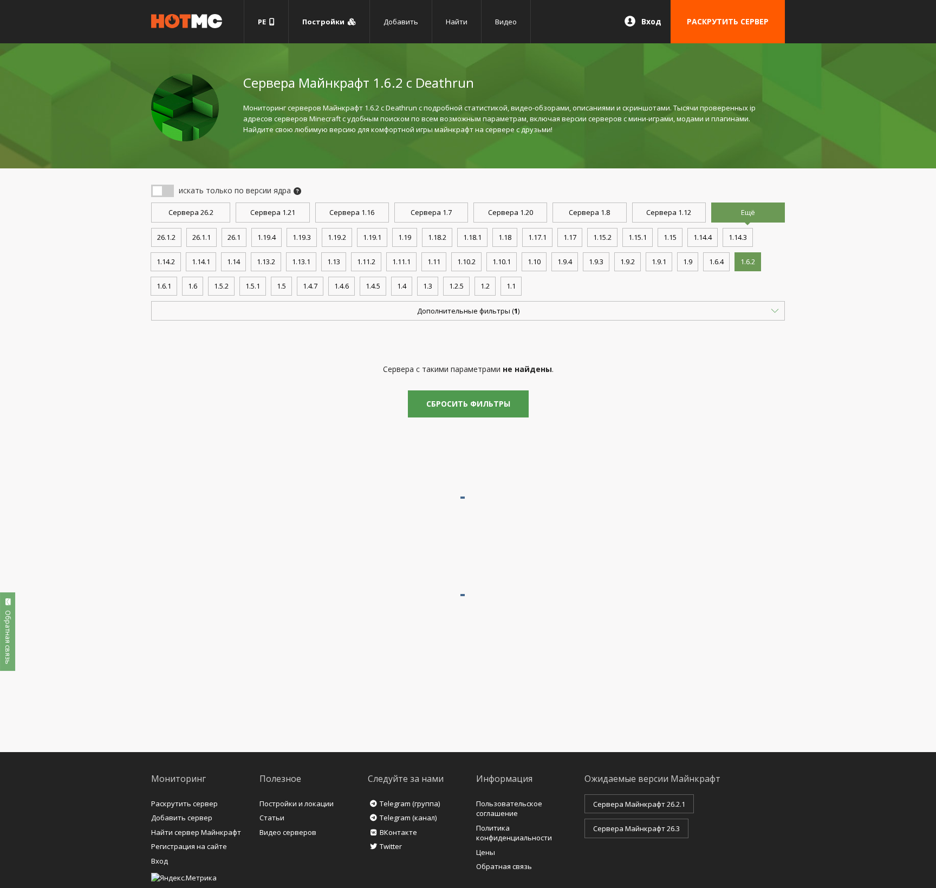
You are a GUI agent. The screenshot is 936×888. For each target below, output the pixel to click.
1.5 (281, 286)
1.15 (670, 237)
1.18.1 (472, 237)
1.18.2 (437, 237)
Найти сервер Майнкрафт (196, 832)
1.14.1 (201, 261)
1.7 (431, 212)
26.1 (233, 237)
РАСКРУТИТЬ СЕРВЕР (728, 21)
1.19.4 (266, 237)
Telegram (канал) (408, 817)
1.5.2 (221, 286)
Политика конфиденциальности (514, 833)
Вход (651, 21)
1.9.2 (627, 261)
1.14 (233, 261)
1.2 (485, 286)
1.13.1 (301, 261)
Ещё (748, 212)
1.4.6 (341, 286)
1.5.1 (252, 286)
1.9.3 (596, 261)
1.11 (433, 261)
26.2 (190, 212)
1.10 (534, 261)
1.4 (401, 286)
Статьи (271, 817)
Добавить (401, 22)
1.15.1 (637, 237)
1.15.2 (602, 237)
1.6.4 (716, 261)
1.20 (510, 212)
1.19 (404, 237)
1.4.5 (373, 286)
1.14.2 (166, 261)
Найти (456, 22)
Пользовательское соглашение (509, 809)
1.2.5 (456, 286)
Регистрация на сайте (189, 846)
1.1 (511, 286)
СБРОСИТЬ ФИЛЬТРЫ (468, 404)
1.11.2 (366, 261)
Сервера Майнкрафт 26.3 (636, 828)
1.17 (569, 237)
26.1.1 (201, 237)
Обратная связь (504, 866)
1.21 (272, 212)
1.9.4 (564, 261)
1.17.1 (537, 237)
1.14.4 (702, 237)
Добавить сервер (181, 817)
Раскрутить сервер (184, 803)
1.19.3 (301, 237)
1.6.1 (164, 286)
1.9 (687, 261)
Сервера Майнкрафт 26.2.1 (639, 804)
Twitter (391, 846)
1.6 (192, 286)
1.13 (333, 261)
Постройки (325, 22)
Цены (485, 852)
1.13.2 (266, 261)
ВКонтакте (398, 832)
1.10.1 (501, 261)
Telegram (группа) (410, 803)
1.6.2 (747, 261)
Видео (506, 22)
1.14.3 (738, 237)
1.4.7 (310, 286)
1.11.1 (401, 261)
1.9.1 (659, 261)
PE (263, 22)
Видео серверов (287, 832)
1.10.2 (466, 261)
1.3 (427, 286)
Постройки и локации (296, 803)
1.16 (351, 212)
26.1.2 (166, 237)
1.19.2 (337, 237)
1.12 (668, 212)
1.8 (589, 212)
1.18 (504, 237)
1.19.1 (372, 237)
